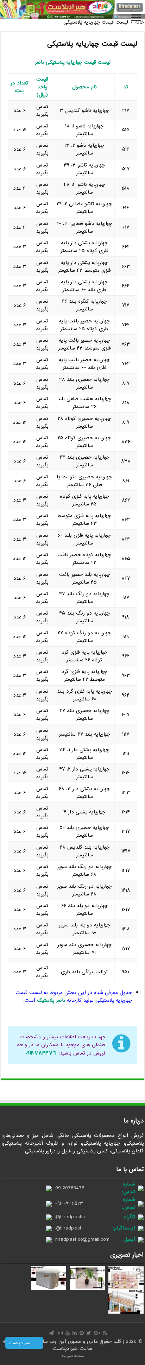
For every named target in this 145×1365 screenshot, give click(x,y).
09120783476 (69, 1188)
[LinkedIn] (74, 1333)
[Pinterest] (81, 1333)
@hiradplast (68, 1228)
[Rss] (105, 1333)
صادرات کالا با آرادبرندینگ (72, 1356)
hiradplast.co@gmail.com (82, 1239)
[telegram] (51, 1333)
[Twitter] (89, 1333)
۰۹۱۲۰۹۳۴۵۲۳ (69, 1203)
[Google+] (97, 1333)
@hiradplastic (70, 1217)
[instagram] (60, 1333)
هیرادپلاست (66, 1348)
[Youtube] (67, 1333)
